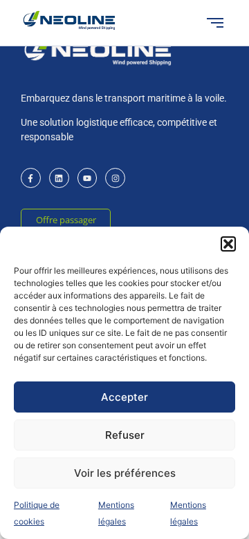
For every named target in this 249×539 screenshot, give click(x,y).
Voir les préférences (125, 473)
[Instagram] (115, 178)
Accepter (124, 397)
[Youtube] (87, 178)
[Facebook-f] (31, 178)
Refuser (125, 435)
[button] (228, 244)
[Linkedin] (59, 178)
